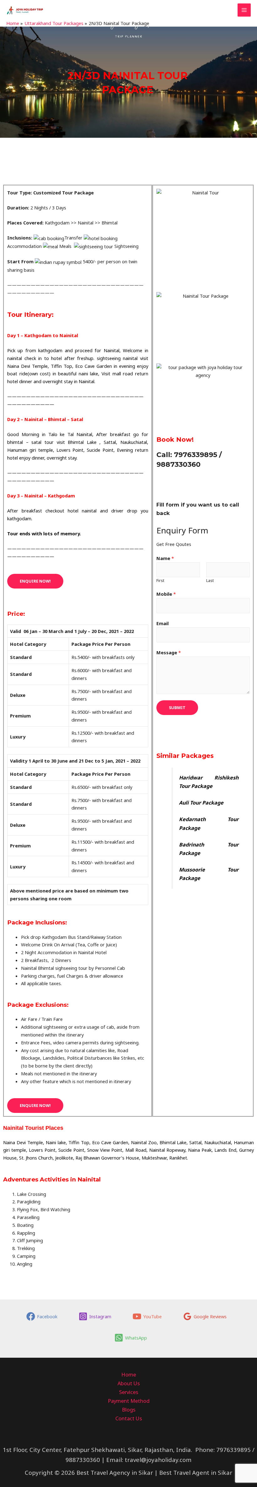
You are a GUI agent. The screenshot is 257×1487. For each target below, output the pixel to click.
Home (128, 1374)
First (160, 580)
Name (165, 558)
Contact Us (128, 1418)
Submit (177, 707)
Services (128, 1392)
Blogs (128, 1409)
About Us (129, 1383)
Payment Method (128, 1400)
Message (168, 652)
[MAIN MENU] (244, 10)
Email (162, 623)
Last (210, 580)
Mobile (166, 594)
